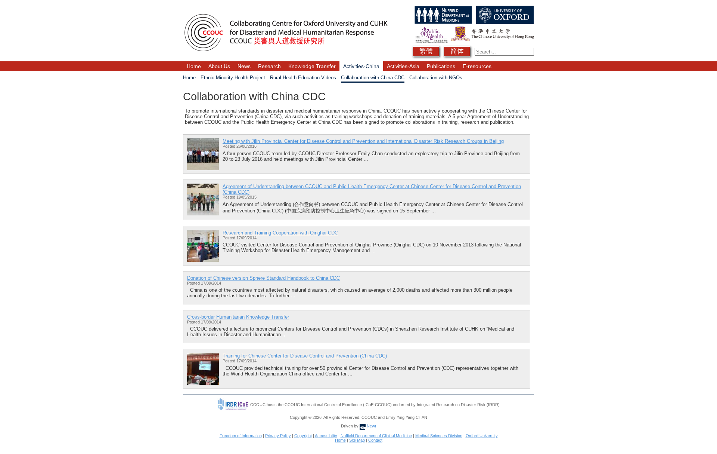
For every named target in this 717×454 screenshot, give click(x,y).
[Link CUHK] (491, 29)
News (244, 66)
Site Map (357, 440)
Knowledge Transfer (312, 66)
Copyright (303, 435)
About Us (219, 66)
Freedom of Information (241, 435)
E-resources (477, 66)
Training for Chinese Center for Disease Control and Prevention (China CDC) (305, 356)
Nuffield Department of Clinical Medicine (376, 435)
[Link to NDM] (442, 8)
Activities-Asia (403, 66)
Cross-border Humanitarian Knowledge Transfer (238, 317)
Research (269, 66)
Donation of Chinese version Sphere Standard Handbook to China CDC (263, 278)
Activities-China (361, 66)
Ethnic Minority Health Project (233, 77)
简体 (457, 51)
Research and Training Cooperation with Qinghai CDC (280, 233)
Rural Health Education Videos (303, 77)
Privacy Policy (278, 435)
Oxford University (482, 435)
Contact (375, 440)
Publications (441, 66)
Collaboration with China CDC (372, 77)
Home (194, 66)
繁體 (426, 51)
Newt (371, 426)
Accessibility (326, 435)
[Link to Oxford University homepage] (504, 8)
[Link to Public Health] (430, 29)
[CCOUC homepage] (285, 8)
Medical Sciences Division (438, 435)
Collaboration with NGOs (435, 77)
